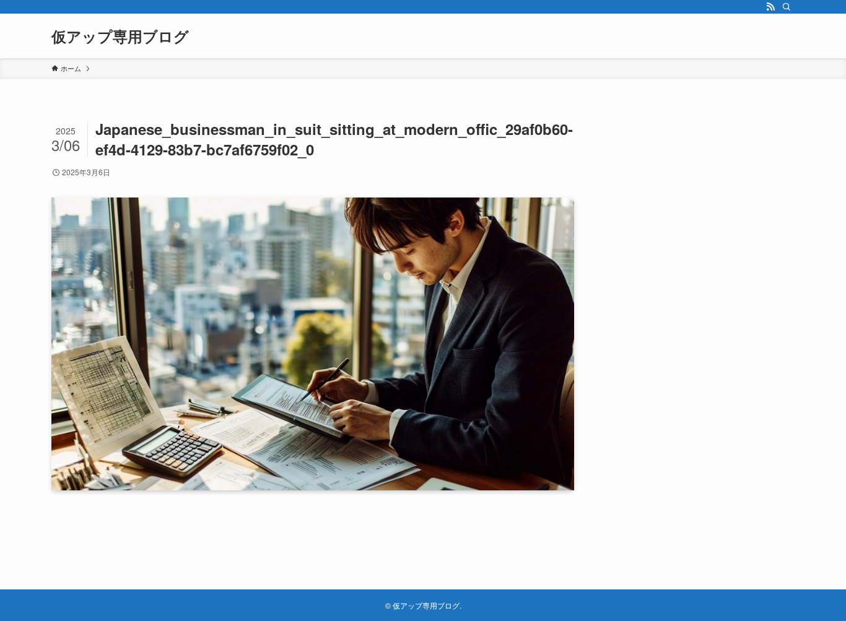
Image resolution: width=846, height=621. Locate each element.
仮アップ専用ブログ (120, 35)
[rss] (770, 7)
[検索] (786, 7)
